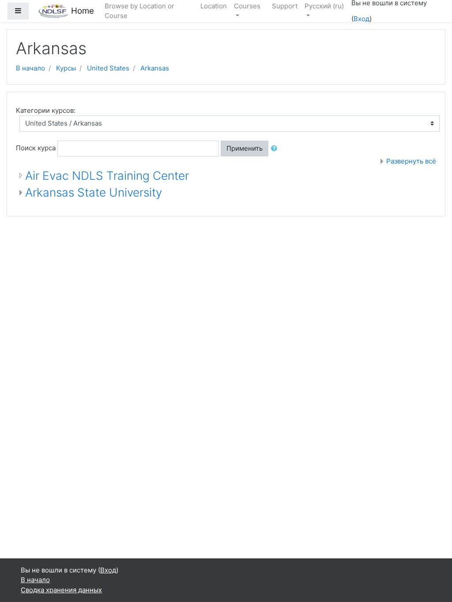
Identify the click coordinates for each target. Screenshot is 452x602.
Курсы (66, 68)
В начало (30, 68)
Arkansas (154, 68)
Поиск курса (36, 148)
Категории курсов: (45, 110)
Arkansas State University (93, 192)
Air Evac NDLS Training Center (107, 175)
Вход (361, 19)
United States (108, 68)
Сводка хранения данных (61, 590)
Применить (244, 148)
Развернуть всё (411, 161)
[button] (276, 148)
